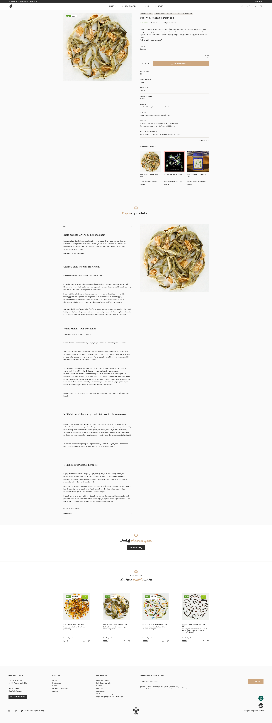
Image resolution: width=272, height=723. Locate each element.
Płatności (99, 688)
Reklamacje (100, 691)
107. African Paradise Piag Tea (193, 625)
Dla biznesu (56, 683)
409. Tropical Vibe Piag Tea (154, 624)
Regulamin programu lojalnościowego (109, 696)
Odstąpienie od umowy (104, 694)
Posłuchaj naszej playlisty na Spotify (34, 711)
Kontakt (55, 691)
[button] (261, 698)
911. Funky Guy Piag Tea (73, 624)
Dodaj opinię (136, 548)
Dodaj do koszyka (182, 64)
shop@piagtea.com (15, 691)
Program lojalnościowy (60, 688)
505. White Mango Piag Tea (115, 624)
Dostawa (99, 686)
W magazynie (144, 22)
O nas (54, 680)
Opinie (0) (154, 22)
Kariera (54, 686)
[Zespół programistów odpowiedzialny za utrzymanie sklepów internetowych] (261, 711)
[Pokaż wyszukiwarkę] (243, 6)
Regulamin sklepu (102, 680)
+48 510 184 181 (13, 688)
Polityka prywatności (103, 683)
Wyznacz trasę (19, 697)
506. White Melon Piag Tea (149, 176)
